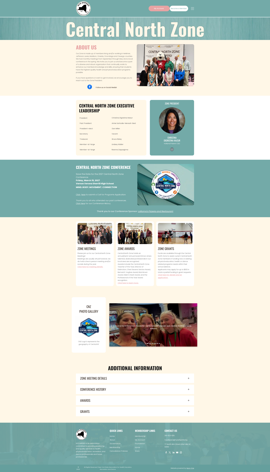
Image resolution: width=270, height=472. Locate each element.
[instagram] (180, 453)
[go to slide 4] (152, 343)
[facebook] (89, 87)
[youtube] (177, 453)
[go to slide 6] (155, 343)
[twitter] (169, 453)
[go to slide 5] (154, 343)
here (83, 194)
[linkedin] (173, 453)
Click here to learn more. (128, 283)
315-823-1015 (170, 435)
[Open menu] (192, 8)
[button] (135, 378)
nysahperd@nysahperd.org (176, 440)
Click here (80, 203)
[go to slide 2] (149, 343)
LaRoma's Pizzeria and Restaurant (155, 211)
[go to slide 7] (157, 343)
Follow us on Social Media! (106, 87)
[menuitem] (122, 436)
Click (78, 194)
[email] (172, 149)
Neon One (190, 468)
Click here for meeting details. (90, 267)
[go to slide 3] (150, 343)
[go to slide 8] (159, 343)
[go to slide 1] (147, 343)
